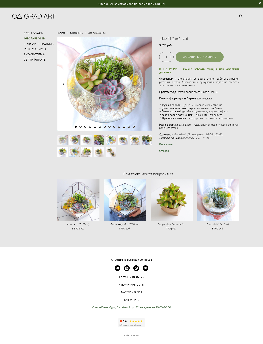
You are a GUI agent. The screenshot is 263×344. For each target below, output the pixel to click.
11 (124, 127)
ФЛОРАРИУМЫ (35, 38)
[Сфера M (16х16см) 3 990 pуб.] (218, 200)
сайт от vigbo (131, 335)
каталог (61, 32)
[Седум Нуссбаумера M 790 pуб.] (172, 200)
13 (134, 127)
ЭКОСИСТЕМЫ (35, 54)
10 (119, 127)
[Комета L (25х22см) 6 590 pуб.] (78, 200)
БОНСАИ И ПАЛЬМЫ (39, 43)
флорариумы (76, 32)
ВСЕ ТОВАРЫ (34, 33)
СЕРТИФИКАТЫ (35, 59)
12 (129, 127)
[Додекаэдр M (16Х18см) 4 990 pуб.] (125, 200)
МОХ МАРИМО (35, 49)
